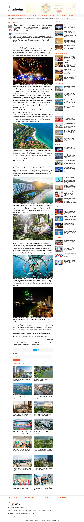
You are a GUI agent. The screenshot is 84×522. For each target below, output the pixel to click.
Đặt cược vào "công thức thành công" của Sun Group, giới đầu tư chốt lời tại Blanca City (43, 488)
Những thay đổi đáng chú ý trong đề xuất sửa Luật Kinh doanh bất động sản (42, 415)
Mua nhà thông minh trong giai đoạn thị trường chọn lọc (21, 380)
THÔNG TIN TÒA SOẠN (29, 520)
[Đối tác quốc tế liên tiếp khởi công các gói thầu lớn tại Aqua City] (59, 95)
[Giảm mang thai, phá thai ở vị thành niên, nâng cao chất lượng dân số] (59, 242)
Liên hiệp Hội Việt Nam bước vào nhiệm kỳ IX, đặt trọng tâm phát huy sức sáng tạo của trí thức (70, 71)
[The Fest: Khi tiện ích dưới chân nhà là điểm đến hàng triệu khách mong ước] (59, 108)
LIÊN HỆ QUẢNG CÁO (46, 520)
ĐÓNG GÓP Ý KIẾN (37, 520)
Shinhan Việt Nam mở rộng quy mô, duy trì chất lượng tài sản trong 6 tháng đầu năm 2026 (69, 132)
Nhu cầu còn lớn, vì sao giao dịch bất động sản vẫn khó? (43, 432)
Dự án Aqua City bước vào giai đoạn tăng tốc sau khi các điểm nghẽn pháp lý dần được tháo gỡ (22, 450)
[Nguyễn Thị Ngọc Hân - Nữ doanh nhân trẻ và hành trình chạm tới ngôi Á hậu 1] (59, 218)
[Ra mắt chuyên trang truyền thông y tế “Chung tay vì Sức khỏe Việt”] (59, 255)
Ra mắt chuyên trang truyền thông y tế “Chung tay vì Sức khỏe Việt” (70, 255)
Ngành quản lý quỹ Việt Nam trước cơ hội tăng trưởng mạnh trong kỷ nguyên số (70, 26)
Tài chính (58, 22)
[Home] (10, 30)
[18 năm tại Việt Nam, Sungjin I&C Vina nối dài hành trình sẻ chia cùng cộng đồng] (59, 139)
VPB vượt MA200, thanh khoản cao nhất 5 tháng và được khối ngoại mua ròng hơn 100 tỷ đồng (35, 18)
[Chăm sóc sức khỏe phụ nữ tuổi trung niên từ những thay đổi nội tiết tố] (59, 249)
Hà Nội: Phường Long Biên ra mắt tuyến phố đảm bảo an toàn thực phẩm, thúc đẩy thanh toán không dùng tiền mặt (70, 201)
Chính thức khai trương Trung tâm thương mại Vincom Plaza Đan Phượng (69, 118)
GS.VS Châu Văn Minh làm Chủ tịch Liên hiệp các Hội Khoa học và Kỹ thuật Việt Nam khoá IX (69, 212)
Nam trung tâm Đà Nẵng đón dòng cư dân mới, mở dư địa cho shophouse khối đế (22, 397)
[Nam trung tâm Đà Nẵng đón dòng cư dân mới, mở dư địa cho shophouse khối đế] (59, 101)
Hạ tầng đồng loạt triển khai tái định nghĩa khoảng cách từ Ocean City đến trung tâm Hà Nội (22, 469)
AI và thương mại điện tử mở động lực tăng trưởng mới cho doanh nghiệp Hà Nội (69, 169)
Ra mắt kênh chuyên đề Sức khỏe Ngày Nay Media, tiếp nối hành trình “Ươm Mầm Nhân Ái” (70, 262)
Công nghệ (58, 144)
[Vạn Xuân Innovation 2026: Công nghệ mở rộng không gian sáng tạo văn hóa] (59, 149)
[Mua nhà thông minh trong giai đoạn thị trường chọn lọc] (59, 88)
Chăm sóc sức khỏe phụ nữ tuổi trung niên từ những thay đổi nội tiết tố (70, 248)
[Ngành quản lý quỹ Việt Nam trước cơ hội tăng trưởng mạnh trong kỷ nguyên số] (59, 27)
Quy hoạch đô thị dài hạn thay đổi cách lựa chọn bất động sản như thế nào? (43, 469)
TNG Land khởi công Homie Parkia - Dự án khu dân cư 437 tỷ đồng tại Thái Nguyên (22, 432)
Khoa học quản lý (61, 53)
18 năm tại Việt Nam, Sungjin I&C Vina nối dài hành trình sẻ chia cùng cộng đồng (69, 138)
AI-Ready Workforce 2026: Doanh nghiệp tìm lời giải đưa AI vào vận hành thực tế (70, 162)
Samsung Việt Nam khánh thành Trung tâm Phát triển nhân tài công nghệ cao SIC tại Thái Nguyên (70, 156)
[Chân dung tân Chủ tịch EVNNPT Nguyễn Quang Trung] (59, 225)
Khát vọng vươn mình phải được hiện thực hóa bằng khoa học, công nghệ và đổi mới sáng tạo (70, 58)
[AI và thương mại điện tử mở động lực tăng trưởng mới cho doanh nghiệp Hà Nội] (59, 169)
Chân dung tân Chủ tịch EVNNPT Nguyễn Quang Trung (69, 224)
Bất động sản (59, 83)
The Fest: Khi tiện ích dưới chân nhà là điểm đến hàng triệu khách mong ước (43, 397)
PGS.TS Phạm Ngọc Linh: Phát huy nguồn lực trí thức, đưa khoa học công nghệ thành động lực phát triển (70, 64)
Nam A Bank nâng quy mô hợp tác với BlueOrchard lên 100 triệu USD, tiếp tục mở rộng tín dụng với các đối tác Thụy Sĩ (70, 34)
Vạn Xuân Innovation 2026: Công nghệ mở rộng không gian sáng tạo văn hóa (69, 148)
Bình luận (10, 26)
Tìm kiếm (74, 19)
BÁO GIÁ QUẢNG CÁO (55, 520)
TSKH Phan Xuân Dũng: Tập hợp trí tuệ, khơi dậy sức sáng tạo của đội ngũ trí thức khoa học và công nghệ (70, 78)
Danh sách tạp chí (56, 1)
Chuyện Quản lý (30, 497)
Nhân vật (58, 207)
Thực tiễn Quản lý (61, 175)
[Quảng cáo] (51, 8)
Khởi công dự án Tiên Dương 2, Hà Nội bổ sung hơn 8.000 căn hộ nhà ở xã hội (22, 488)
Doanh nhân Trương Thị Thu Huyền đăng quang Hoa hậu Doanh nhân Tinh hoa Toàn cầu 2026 (70, 231)
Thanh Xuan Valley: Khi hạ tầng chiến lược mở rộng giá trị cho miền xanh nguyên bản (43, 450)
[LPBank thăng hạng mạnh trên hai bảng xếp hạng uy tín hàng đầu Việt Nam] (59, 47)
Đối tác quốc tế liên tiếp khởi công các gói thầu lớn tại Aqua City (43, 380)
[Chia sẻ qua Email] (10, 37)
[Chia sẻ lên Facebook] (10, 34)
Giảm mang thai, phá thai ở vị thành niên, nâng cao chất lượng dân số (70, 241)
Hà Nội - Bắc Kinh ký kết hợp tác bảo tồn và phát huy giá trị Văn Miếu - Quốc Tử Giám (70, 187)
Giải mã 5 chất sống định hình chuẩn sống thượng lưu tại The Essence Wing (22, 415)
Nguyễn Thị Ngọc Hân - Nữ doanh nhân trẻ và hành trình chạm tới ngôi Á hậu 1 (70, 218)
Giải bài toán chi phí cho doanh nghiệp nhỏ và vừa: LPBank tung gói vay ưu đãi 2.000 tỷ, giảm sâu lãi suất (70, 41)
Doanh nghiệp (59, 114)
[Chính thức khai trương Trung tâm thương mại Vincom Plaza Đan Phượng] (59, 119)
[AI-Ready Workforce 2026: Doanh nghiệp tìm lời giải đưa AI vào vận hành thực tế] (59, 162)
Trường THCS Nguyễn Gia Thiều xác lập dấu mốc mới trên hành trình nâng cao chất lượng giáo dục (69, 194)
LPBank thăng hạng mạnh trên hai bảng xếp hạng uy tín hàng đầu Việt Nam (69, 47)
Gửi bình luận (16, 360)
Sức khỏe (58, 237)
